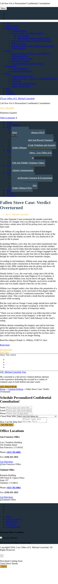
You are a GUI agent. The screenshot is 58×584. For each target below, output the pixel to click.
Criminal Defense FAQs (22, 76)
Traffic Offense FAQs (21, 86)
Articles (9, 91)
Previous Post (6, 349)
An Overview (23, 36)
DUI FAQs (16, 81)
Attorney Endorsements (21, 71)
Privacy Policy (12, 522)
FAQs (8, 73)
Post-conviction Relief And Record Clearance (31, 41)
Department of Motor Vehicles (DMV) (34, 38)
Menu (3, 8)
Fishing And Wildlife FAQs (23, 83)
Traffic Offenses (18, 48)
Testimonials (11, 66)
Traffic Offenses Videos (21, 58)
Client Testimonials (19, 68)
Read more (5, 345)
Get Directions (6, 462)
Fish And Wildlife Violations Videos (27, 63)
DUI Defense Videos (20, 61)
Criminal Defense (19, 31)
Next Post (4, 352)
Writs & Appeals (18, 43)
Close (3, 566)
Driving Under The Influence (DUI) (27, 33)
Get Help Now (6, 425)
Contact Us (11, 94)
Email (2, 410)
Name (2, 407)
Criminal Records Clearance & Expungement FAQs (34, 78)
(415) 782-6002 (7, 108)
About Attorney (13, 26)
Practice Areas (12, 28)
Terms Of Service (13, 519)
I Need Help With (8, 416)
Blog (8, 89)
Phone (3, 413)
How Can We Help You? (11, 422)
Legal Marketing (13, 527)
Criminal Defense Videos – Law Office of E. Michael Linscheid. (31, 153)
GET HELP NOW (8, 386)
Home (8, 23)
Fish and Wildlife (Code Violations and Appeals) (32, 46)
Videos (9, 51)
